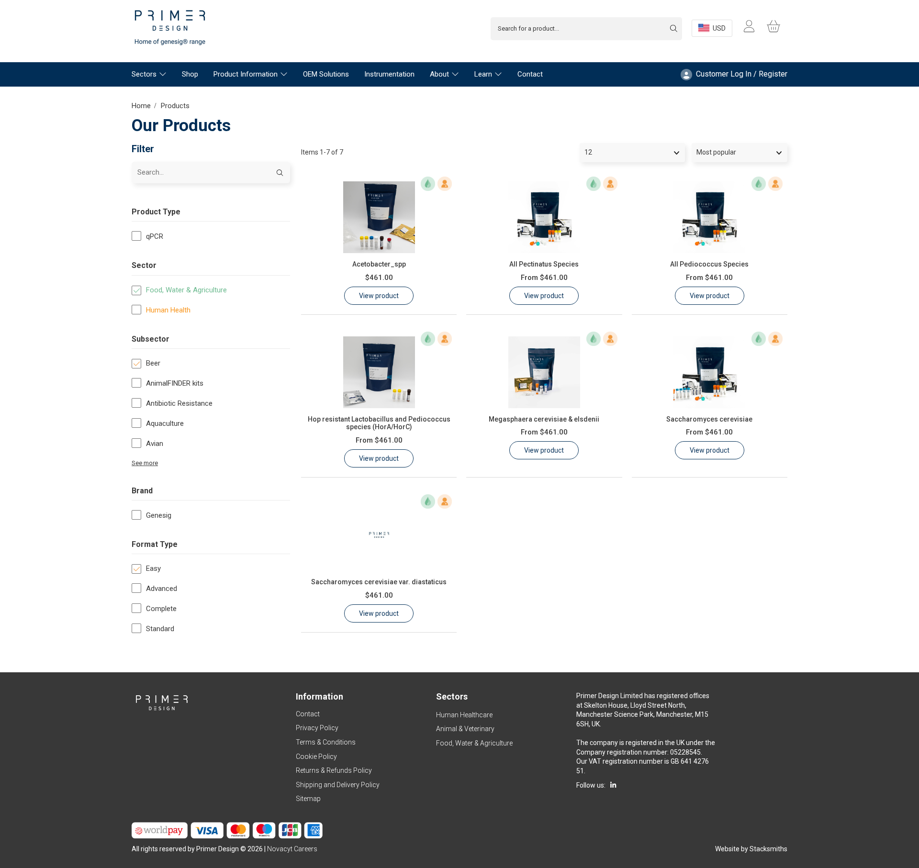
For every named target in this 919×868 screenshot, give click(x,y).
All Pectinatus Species (544, 264)
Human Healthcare (464, 715)
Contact (530, 74)
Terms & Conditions (326, 742)
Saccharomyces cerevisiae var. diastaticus (379, 582)
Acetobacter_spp (379, 264)
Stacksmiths (768, 849)
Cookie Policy (316, 756)
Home (141, 105)
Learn (483, 74)
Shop (190, 74)
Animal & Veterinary (465, 729)
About (439, 74)
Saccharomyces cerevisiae (709, 419)
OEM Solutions (326, 74)
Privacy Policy (317, 728)
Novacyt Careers (292, 849)
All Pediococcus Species (709, 264)
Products (175, 105)
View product (379, 296)
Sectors (144, 74)
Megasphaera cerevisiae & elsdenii (544, 419)
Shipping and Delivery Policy (338, 785)
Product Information (245, 74)
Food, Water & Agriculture (474, 743)
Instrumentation (389, 74)
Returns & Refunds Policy (334, 770)
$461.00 (379, 277)
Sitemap (308, 798)
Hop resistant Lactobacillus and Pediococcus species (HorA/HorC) (379, 423)
